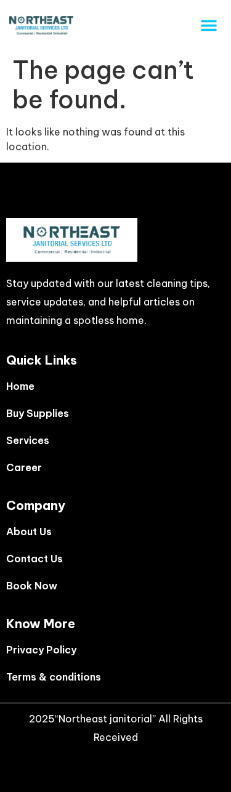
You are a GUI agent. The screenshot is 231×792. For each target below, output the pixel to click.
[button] (209, 25)
